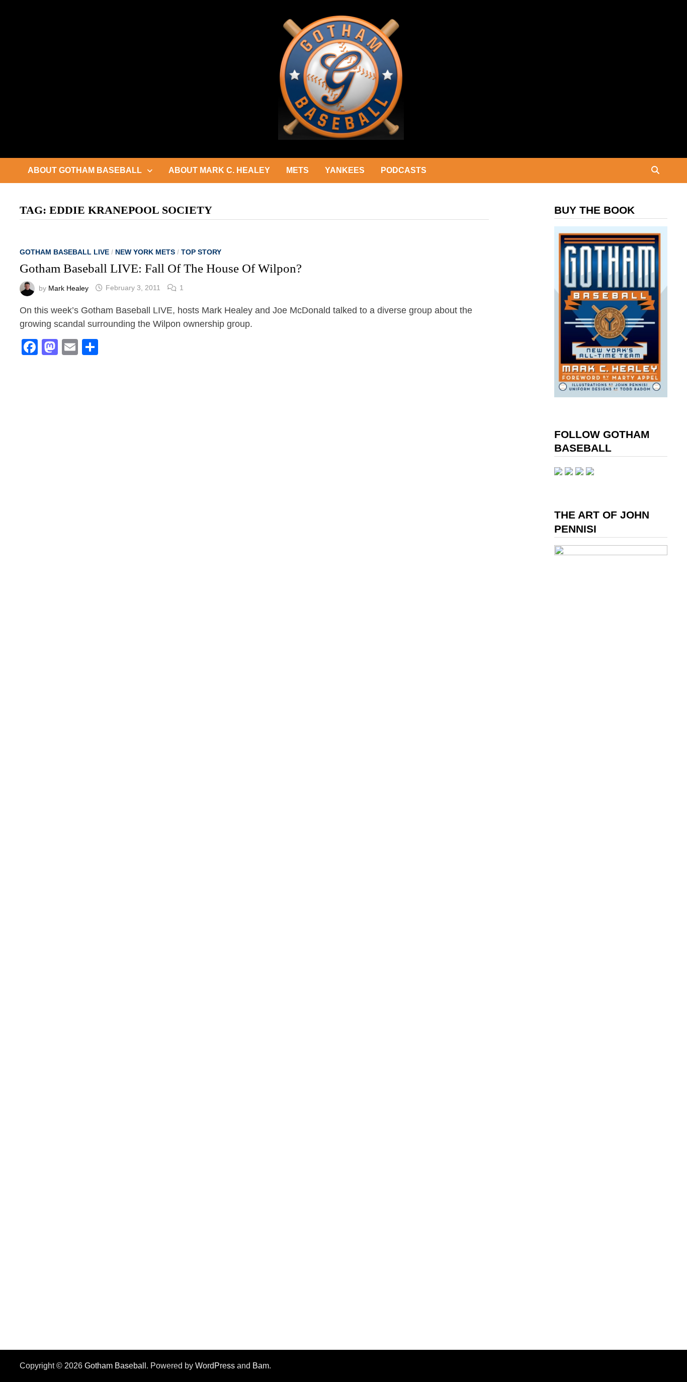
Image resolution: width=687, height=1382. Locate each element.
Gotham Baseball (115, 1365)
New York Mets (145, 252)
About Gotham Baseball (85, 170)
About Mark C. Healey (219, 170)
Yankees (345, 170)
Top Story (201, 252)
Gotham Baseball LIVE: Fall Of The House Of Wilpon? (161, 268)
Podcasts (403, 170)
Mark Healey (68, 288)
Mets (297, 170)
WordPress (215, 1365)
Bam (260, 1365)
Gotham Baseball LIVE (64, 252)
